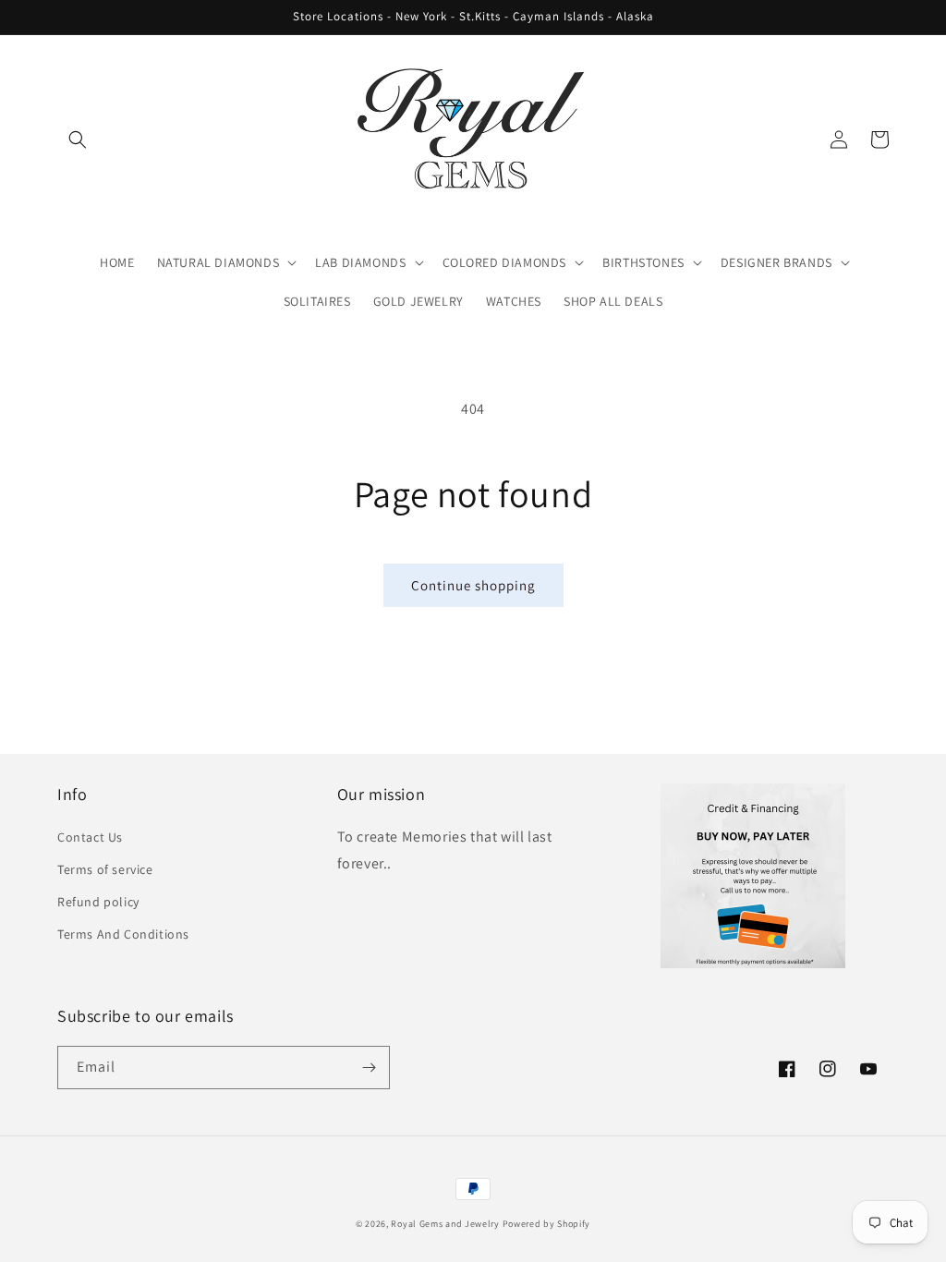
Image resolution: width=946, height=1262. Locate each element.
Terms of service (105, 869)
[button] (77, 139)
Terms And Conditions (123, 934)
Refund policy (98, 901)
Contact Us (90, 837)
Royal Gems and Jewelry (445, 1224)
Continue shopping (473, 585)
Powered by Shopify (547, 1224)
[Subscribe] (368, 1067)
